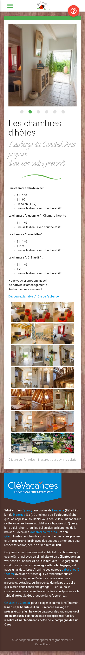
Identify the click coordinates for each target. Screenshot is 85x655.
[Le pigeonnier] (63, 386)
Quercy (27, 510)
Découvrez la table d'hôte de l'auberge (33, 296)
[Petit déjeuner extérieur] (21, 452)
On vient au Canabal (17, 602)
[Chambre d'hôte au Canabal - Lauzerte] (21, 321)
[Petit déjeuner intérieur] (21, 430)
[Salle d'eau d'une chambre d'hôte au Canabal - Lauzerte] (42, 343)
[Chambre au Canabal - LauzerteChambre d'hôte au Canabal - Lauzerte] (42, 430)
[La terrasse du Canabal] (42, 452)
